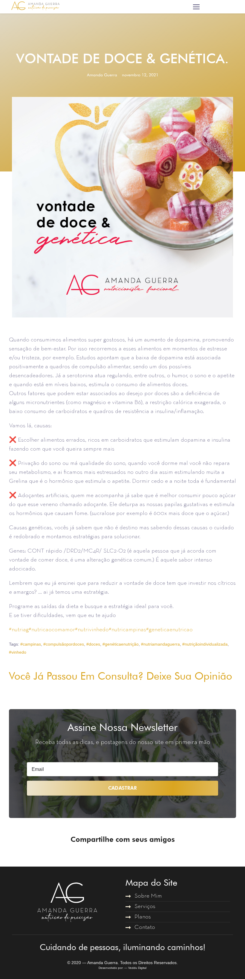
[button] (109, 857)
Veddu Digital (137, 967)
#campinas (30, 644)
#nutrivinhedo (92, 629)
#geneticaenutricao (169, 629)
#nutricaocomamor (52, 629)
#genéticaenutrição (120, 644)
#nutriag (19, 629)
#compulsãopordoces (63, 644)
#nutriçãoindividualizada (205, 644)
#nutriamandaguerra (160, 644)
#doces (93, 644)
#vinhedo (17, 652)
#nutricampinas (127, 629)
